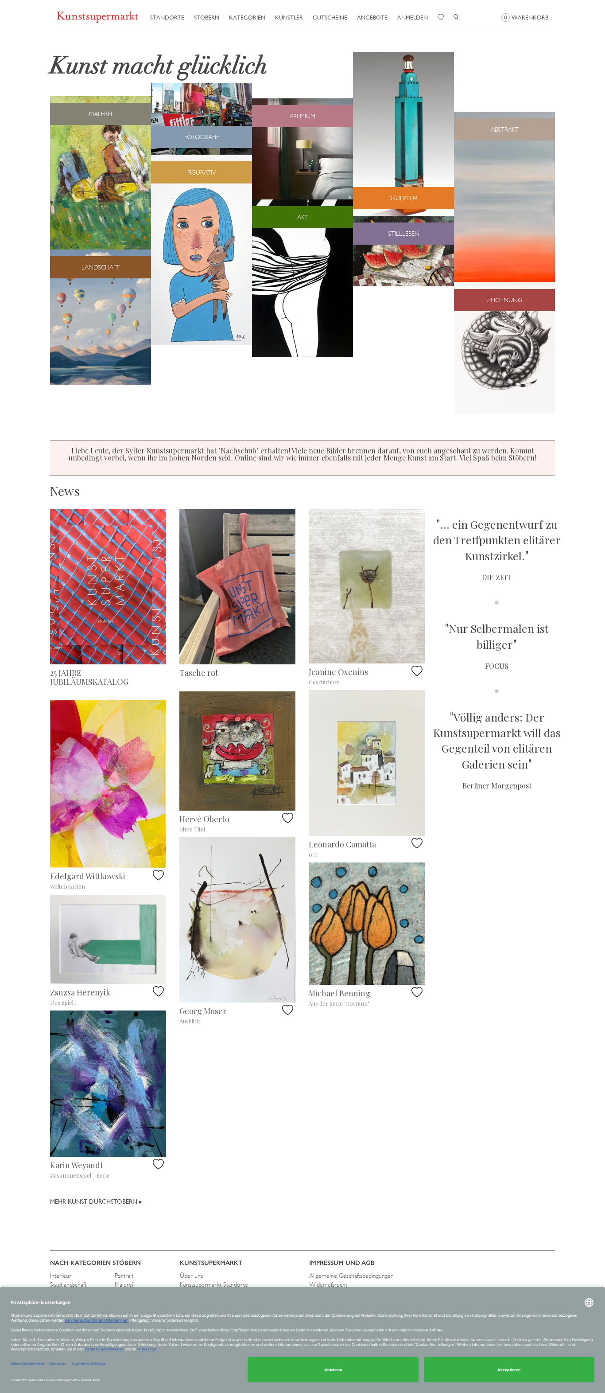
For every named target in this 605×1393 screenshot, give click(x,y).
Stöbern (206, 17)
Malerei (124, 1284)
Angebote (372, 17)
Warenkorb (526, 17)
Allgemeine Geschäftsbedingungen (351, 1275)
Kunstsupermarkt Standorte (214, 1284)
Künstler (289, 17)
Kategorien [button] (247, 17)
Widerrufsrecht (328, 1284)
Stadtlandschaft (68, 1284)
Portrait (124, 1275)
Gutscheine (330, 17)
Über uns (191, 1275)
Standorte (167, 17)
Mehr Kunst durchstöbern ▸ (96, 1201)
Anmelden (412, 17)
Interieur (60, 1275)
